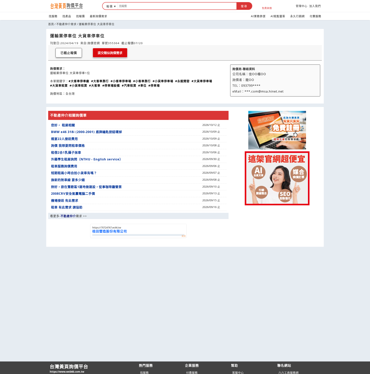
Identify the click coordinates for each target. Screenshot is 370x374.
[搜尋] (177, 6)
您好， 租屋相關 (63, 125)
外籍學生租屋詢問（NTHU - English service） (87, 159)
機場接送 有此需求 (64, 200)
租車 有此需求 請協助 (66, 207)
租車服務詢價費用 (64, 166)
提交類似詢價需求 (110, 53)
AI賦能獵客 (278, 16)
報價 (109, 6)
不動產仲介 (68, 216)
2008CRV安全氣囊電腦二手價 (73, 193)
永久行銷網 (297, 16)
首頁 (51, 24)
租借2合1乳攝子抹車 (66, 152)
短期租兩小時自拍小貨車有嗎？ (74, 173)
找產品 (66, 16)
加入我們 (315, 6)
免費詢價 (267, 8)
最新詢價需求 (98, 16)
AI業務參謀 (258, 16)
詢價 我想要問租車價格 (68, 145)
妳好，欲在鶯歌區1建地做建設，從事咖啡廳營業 (86, 187)
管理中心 (301, 6)
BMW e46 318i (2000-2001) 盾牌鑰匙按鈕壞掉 (86, 132)
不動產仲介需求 (66, 24)
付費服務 (315, 16)
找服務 (53, 16)
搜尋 (244, 6)
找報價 (80, 16)
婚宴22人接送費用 (64, 139)
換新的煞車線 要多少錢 (68, 180)
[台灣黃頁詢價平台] (70, 6)
